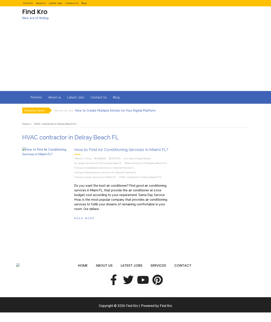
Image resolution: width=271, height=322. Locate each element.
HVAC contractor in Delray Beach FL (140, 177)
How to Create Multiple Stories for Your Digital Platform (115, 110)
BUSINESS (100, 158)
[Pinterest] (157, 279)
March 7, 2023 (83, 158)
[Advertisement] (135, 59)
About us (41, 3)
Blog (84, 3)
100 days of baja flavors (137, 158)
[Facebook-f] (113, 279)
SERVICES (114, 158)
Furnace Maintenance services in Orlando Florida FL (105, 172)
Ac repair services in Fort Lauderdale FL (98, 163)
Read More (84, 218)
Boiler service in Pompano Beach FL (146, 163)
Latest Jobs (55, 3)
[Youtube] (142, 279)
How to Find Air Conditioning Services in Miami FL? (121, 149)
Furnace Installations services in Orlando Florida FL (104, 167)
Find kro (28, 3)
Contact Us (71, 3)
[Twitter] (128, 279)
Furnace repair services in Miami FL (95, 177)
